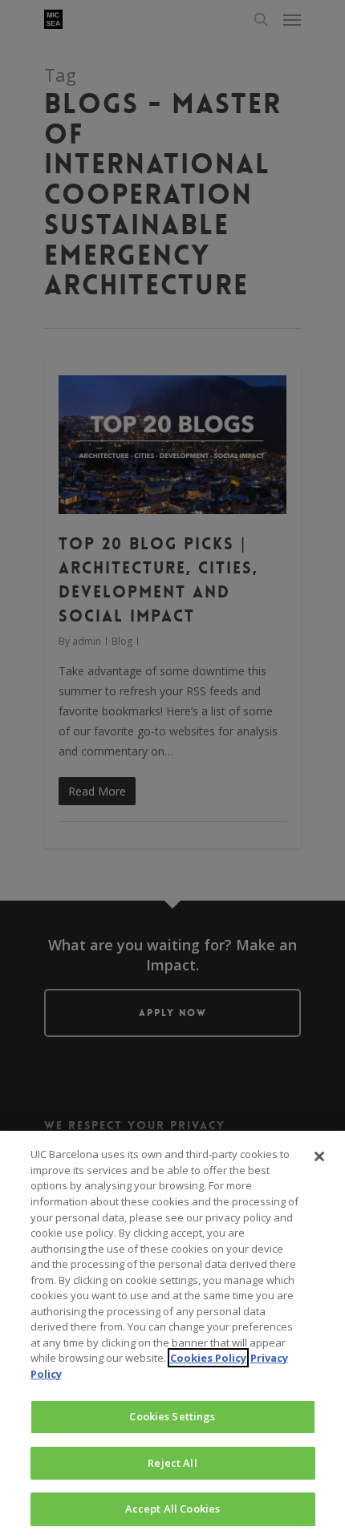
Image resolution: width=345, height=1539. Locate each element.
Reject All (172, 1463)
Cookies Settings (172, 1416)
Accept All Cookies (172, 1508)
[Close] (319, 1156)
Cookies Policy (208, 1358)
